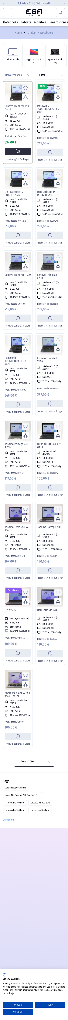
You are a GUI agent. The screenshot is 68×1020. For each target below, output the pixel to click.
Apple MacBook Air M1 (15, 787)
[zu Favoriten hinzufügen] (25, 88)
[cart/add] (18, 151)
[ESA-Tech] (34, 12)
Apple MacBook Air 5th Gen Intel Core (22, 795)
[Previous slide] (2, 3)
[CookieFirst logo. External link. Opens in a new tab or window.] (4, 975)
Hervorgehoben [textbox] (13, 75)
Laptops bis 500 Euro (40, 802)
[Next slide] (65, 3)
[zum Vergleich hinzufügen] (25, 97)
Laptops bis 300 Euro (14, 802)
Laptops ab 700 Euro (40, 810)
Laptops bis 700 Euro (14, 810)
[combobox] (17, 75)
